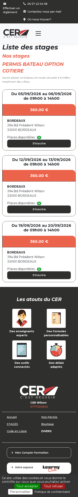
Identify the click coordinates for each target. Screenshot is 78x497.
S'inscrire (39, 143)
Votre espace (24, 467)
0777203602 (39, 406)
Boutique (47, 424)
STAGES (12, 424)
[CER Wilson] (16, 33)
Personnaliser (20, 492)
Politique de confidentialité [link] (52, 492)
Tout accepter (27, 486)
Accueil (12, 417)
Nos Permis (49, 417)
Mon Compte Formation (31, 452)
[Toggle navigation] (38, 33)
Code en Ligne (17, 431)
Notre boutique (62, 30)
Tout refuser (53, 486)
